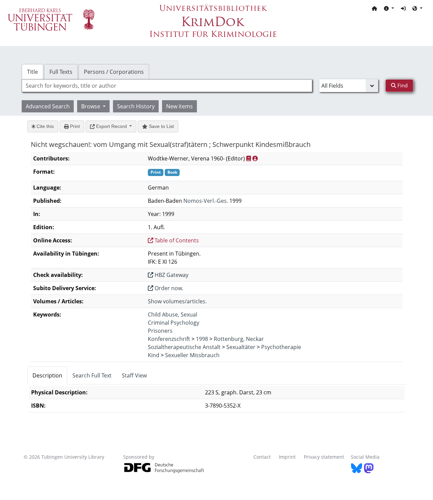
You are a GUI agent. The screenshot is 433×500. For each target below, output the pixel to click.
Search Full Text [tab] (92, 375)
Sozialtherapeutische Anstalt (184, 347)
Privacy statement (324, 457)
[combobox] (167, 85)
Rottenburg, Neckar (239, 339)
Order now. (168, 288)
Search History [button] (136, 106)
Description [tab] (47, 375)
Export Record (111, 126)
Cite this (44, 126)
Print (74, 126)
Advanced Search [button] (48, 106)
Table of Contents (176, 240)
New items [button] (179, 106)
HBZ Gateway (170, 275)
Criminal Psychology (173, 322)
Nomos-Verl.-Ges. (205, 200)
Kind (153, 355)
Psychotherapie (281, 347)
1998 (202, 339)
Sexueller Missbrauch (192, 355)
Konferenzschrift (169, 339)
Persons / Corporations (114, 71)
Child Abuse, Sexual (172, 314)
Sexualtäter (240, 347)
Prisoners (160, 330)
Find (402, 85)
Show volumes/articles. (177, 301)
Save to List (160, 126)
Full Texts (60, 71)
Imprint (287, 457)
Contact (262, 457)
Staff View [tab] (134, 375)
